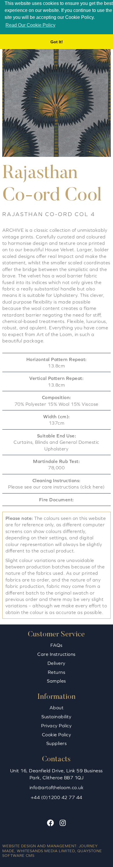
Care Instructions (56, 654)
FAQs (56, 645)
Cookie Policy (56, 734)
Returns (56, 672)
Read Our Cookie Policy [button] (30, 25)
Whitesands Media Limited (46, 851)
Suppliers (56, 743)
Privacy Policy (56, 725)
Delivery (56, 663)
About (57, 707)
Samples (56, 680)
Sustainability (56, 716)
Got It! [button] (56, 42)
